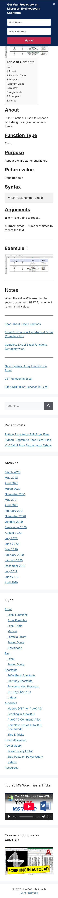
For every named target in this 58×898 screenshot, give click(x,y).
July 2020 (11, 538)
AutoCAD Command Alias (24, 719)
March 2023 (12, 472)
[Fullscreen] (49, 816)
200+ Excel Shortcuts (21, 675)
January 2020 (14, 560)
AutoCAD (11, 703)
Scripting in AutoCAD (21, 714)
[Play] (9, 816)
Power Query (16, 642)
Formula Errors (17, 636)
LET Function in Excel (18, 378)
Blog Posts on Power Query (25, 756)
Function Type (17, 75)
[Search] (48, 406)
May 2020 (11, 549)
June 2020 (12, 543)
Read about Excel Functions (23, 324)
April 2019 (11, 582)
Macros (12, 631)
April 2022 (11, 483)
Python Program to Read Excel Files (28, 440)
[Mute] (43, 816)
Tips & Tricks (16, 734)
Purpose (14, 79)
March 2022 (12, 488)
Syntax (13, 87)
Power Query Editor (20, 751)
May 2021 (11, 499)
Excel (8, 609)
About (12, 71)
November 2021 (15, 494)
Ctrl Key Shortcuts (19, 692)
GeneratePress (29, 892)
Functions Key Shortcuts (23, 686)
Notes (12, 100)
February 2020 (14, 554)
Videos (12, 697)
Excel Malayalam (15, 740)
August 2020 (13, 532)
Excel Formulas (17, 620)
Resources (11, 767)
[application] (29, 806)
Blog (7, 653)
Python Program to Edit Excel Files (27, 434)
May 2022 (11, 477)
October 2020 (14, 521)
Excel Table (15, 625)
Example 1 (15, 96)
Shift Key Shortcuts (20, 681)
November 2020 (15, 516)
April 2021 (11, 505)
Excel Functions (18, 614)
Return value (16, 83)
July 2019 (11, 571)
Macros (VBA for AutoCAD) (25, 708)
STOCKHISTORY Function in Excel (26, 387)
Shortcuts (11, 670)
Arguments (15, 92)
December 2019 (15, 565)
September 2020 (16, 527)
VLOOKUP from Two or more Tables (28, 445)
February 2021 (14, 510)
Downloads (15, 648)
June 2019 (11, 577)
